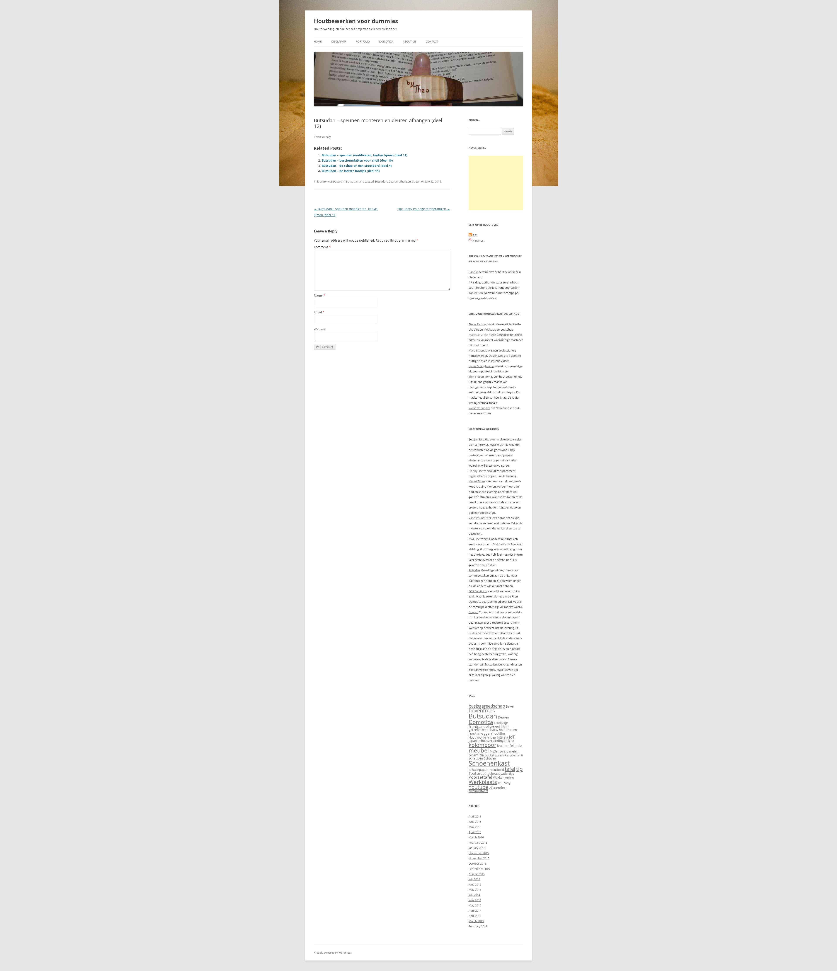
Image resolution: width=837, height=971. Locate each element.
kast (511, 741)
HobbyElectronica (480, 471)
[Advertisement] (496, 183)
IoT (512, 737)
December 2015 (479, 853)
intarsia (502, 737)
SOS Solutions (478, 591)
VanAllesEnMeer (479, 518)
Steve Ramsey (478, 324)
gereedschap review (483, 730)
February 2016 (478, 843)
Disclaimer (338, 41)
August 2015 (477, 874)
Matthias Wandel (480, 335)
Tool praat (477, 773)
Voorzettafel (480, 777)
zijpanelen (497, 787)
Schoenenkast (489, 763)
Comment (322, 247)
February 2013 (478, 926)
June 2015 (475, 884)
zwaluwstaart (478, 791)
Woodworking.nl (479, 408)
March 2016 (476, 837)
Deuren (503, 717)
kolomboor (482, 744)
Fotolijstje (501, 723)
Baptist (473, 272)
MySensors (498, 751)
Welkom (509, 777)
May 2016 (475, 827)
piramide (476, 755)
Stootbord (497, 770)
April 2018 (475, 816)
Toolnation (476, 293)
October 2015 (477, 863)
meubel (479, 750)
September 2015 (479, 869)
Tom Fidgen (476, 377)
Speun (416, 181)
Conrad (473, 612)
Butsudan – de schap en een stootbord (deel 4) (357, 166)
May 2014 (475, 905)
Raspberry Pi (514, 755)
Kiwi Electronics (478, 539)
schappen (476, 758)
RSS (475, 235)
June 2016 (475, 822)
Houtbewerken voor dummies (356, 21)
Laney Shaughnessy (481, 366)
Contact (432, 41)
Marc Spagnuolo (479, 350)
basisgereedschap (487, 706)
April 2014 (475, 911)
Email (319, 312)
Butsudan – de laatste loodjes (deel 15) (351, 171)
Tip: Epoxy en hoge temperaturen (423, 209)
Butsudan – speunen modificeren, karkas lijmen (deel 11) (364, 155)
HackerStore (477, 481)
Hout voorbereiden (482, 737)
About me (409, 41)
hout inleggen (480, 733)
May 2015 (475, 890)
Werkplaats (483, 781)
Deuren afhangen (399, 181)
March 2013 (476, 921)
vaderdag (507, 773)
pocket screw (494, 755)
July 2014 (474, 895)
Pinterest (478, 240)
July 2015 (474, 879)
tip (519, 768)
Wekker (498, 777)
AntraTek (474, 570)
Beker (510, 706)
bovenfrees (482, 710)
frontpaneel (479, 726)
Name (319, 295)
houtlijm (499, 733)
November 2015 (479, 858)
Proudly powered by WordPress (333, 952)
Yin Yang (504, 783)
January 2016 (477, 848)
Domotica (386, 41)
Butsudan (352, 181)
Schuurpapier (479, 770)
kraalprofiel (505, 746)
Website (320, 329)
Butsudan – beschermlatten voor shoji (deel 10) (357, 160)
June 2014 (475, 900)
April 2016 (475, 832)
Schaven (490, 758)
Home (318, 41)
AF (470, 282)
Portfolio (363, 41)
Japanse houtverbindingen (488, 741)
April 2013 (475, 916)
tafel (510, 769)
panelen (513, 751)
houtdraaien (508, 730)
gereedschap (499, 727)
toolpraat (493, 773)
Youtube (478, 787)
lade (518, 745)
